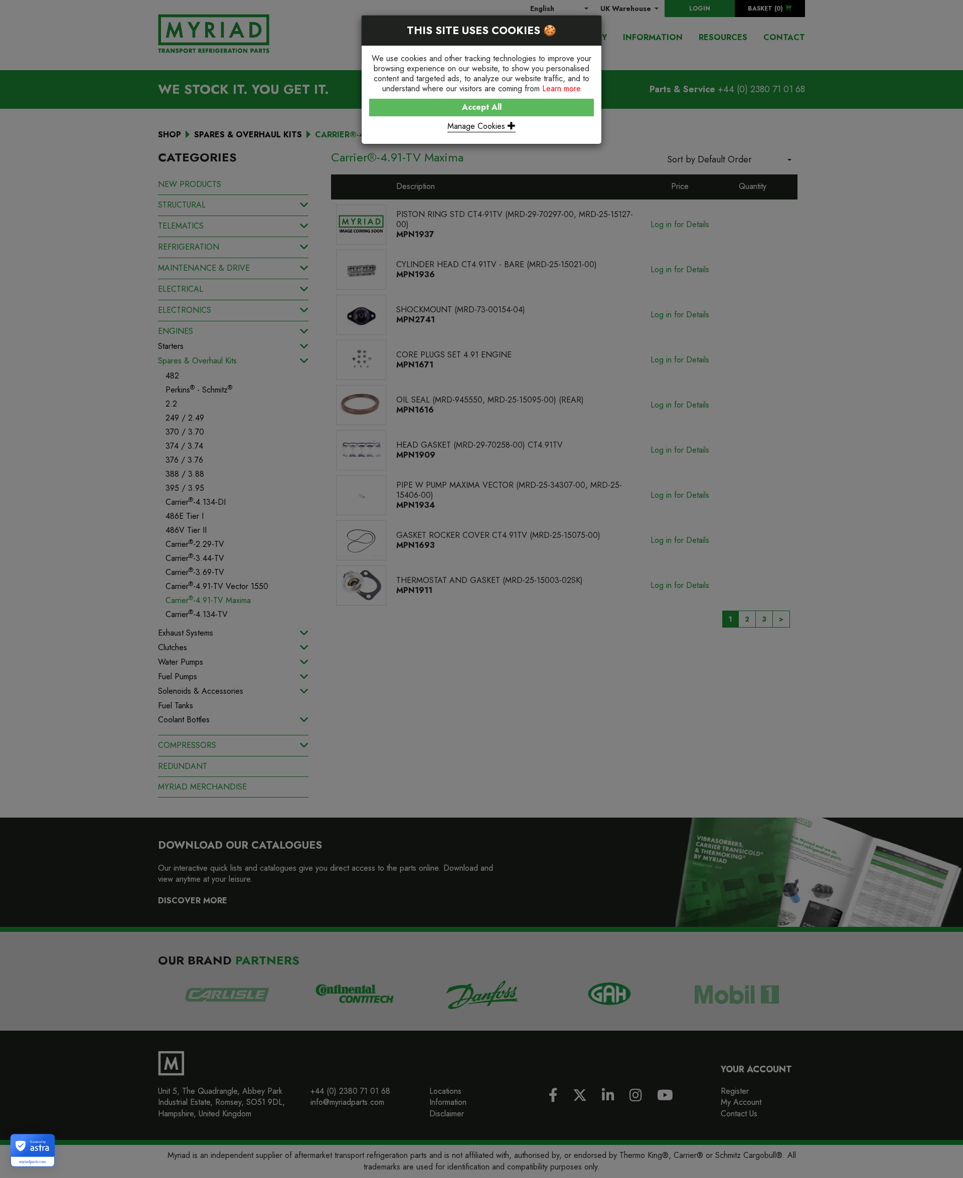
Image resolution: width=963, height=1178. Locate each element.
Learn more (561, 88)
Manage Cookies (477, 126)
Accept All (482, 107)
